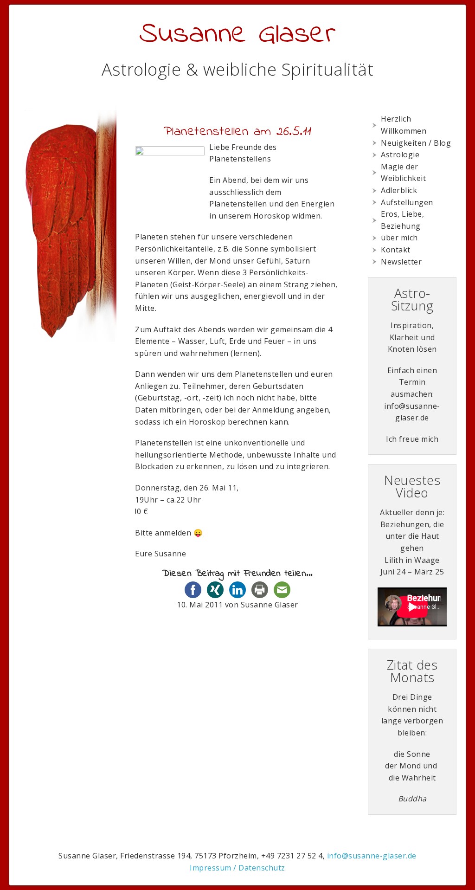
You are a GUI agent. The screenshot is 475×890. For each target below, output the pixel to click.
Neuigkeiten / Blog (416, 143)
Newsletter (401, 262)
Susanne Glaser (237, 34)
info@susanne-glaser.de (372, 856)
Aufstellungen (407, 202)
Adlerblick (399, 190)
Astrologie (400, 154)
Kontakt (396, 250)
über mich (399, 237)
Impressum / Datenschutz (237, 868)
